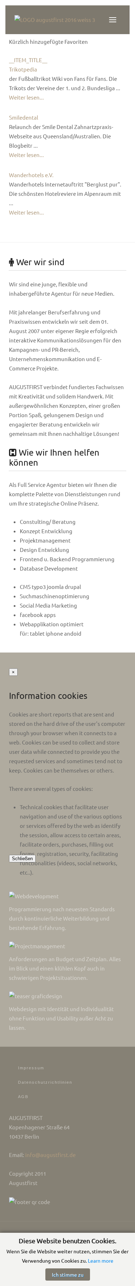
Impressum (31, 1068)
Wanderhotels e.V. (31, 174)
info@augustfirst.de (50, 1154)
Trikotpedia (23, 69)
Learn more (100, 1260)
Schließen (22, 858)
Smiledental (23, 117)
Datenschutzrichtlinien (45, 1082)
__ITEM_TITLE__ (28, 59)
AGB (23, 1096)
